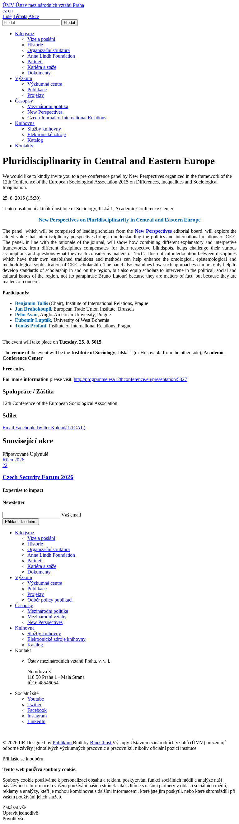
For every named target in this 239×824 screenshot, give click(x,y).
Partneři (35, 61)
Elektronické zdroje (46, 134)
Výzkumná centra (44, 84)
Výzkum (23, 78)
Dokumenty (39, 72)
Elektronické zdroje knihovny (56, 639)
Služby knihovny (44, 128)
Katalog (35, 140)
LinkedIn (36, 721)
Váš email (71, 514)
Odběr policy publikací (50, 600)
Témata (20, 16)
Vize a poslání (41, 39)
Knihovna (25, 123)
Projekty (35, 95)
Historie (35, 44)
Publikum (63, 742)
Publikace (37, 89)
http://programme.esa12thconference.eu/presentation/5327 (130, 379)
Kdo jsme (24, 33)
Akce (33, 16)
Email (8, 427)
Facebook (25, 427)
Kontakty (24, 145)
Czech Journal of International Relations (66, 117)
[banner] (43, 5)
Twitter (43, 427)
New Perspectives (45, 112)
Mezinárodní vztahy (47, 616)
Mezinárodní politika (47, 106)
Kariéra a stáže (41, 67)
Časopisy (24, 100)
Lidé (7, 16)
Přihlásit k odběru (20, 521)
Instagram (37, 715)
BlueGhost (101, 742)
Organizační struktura (48, 50)
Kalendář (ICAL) (68, 427)
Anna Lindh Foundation (51, 56)
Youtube (35, 699)
